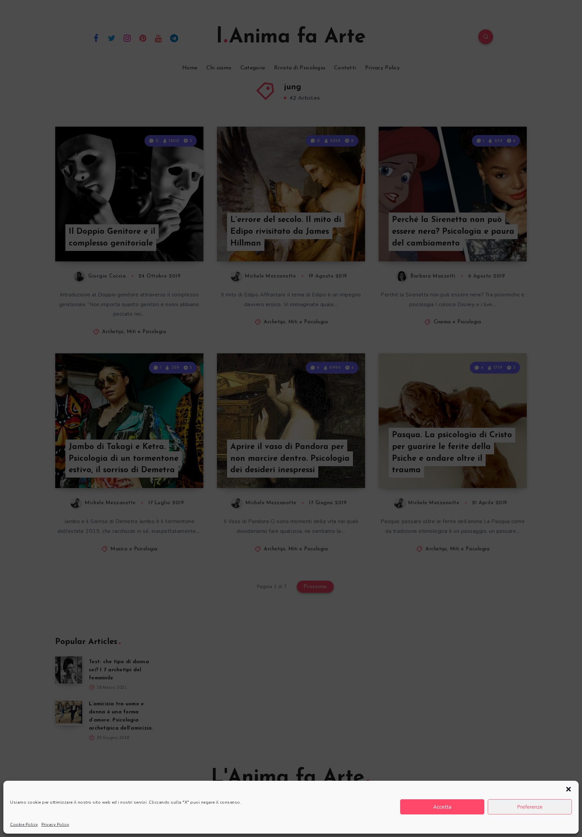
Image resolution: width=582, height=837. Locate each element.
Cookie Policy (24, 824)
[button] (568, 789)
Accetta (442, 807)
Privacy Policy (55, 824)
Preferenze (530, 807)
